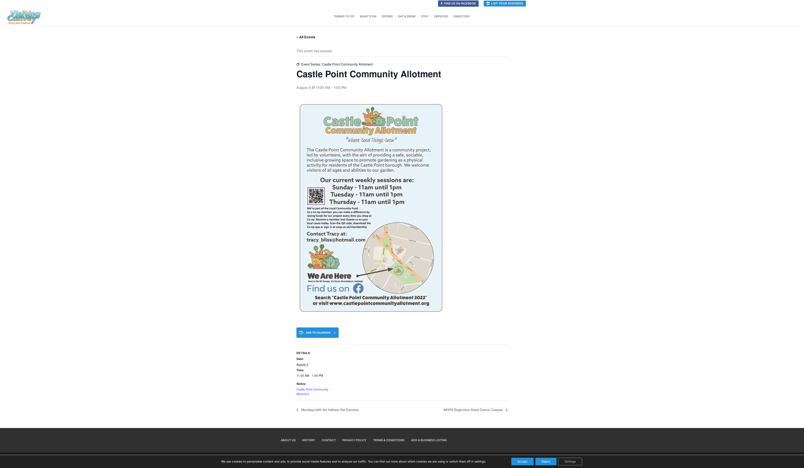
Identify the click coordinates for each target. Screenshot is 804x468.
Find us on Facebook (459, 3)
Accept (522, 461)
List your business (507, 3)
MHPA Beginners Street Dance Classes (474, 409)
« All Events (305, 37)
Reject (546, 461)
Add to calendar (318, 332)
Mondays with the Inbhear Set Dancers (329, 409)
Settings (570, 461)
